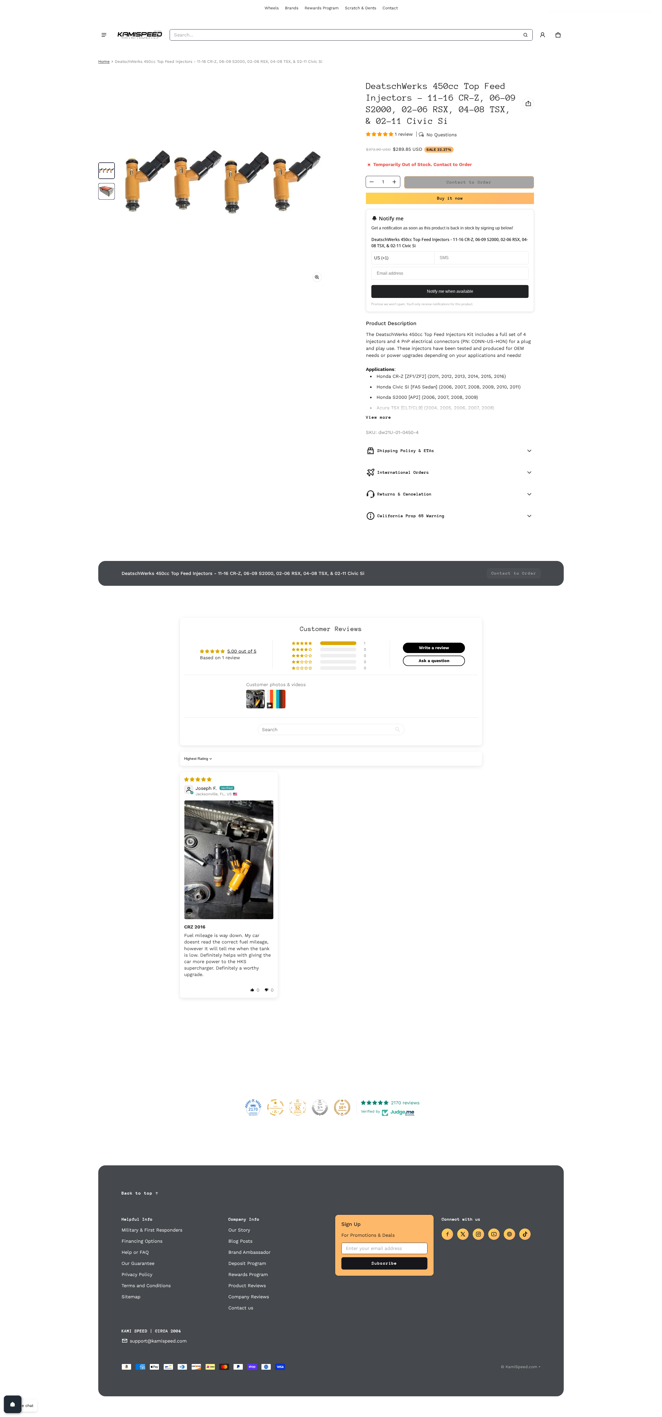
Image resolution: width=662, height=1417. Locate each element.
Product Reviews (247, 1285)
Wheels (272, 8)
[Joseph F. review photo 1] (229, 859)
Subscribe (384, 1263)
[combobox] (351, 35)
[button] (558, 35)
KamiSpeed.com (521, 1366)
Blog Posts (240, 1241)
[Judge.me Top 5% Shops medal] (320, 1107)
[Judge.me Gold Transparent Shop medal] (275, 1107)
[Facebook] (447, 1234)
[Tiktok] (525, 1234)
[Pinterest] (509, 1234)
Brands (291, 8)
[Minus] (371, 182)
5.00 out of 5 (241, 651)
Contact (390, 8)
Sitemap (131, 1296)
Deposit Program (247, 1263)
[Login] (542, 35)
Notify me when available (450, 291)
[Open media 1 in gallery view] (106, 170)
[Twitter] (463, 1234)
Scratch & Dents (360, 8)
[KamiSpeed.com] (140, 35)
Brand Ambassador (249, 1252)
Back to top (137, 1193)
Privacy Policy (137, 1274)
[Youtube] (494, 1234)
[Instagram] (478, 1234)
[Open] (12, 1404)
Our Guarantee (138, 1263)
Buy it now (450, 198)
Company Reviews (248, 1296)
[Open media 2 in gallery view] (106, 191)
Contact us (240, 1307)
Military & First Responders (152, 1230)
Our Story (239, 1230)
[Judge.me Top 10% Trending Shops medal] (342, 1107)
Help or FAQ (135, 1252)
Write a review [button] (434, 647)
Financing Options (142, 1241)
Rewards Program (322, 8)
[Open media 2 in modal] (223, 183)
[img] (198, 779)
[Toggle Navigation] (104, 35)
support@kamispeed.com (158, 1341)
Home (104, 61)
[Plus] (394, 182)
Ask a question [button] (434, 660)
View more (378, 417)
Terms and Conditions (146, 1285)
